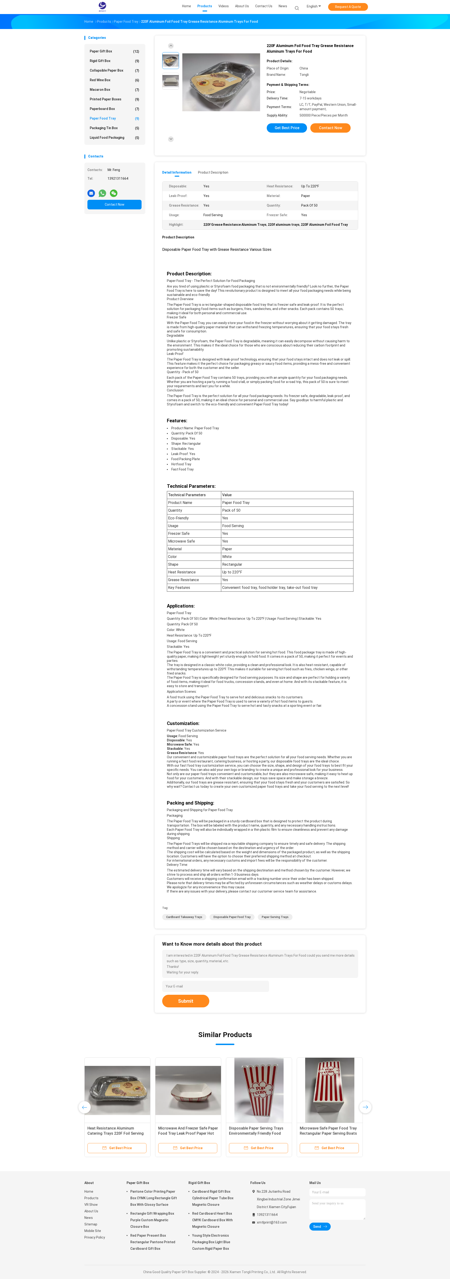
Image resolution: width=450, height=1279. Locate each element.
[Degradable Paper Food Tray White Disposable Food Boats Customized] (188, 1090)
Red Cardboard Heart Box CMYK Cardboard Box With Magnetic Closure (212, 1220)
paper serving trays (275, 917)
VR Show (91, 1204)
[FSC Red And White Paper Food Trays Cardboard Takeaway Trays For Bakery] (330, 1090)
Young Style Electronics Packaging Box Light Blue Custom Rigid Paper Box (211, 1242)
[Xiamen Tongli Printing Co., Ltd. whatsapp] (102, 191)
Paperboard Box (114, 109)
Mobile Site (92, 1231)
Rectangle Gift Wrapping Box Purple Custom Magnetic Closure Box (152, 1220)
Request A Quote (348, 7)
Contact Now (114, 204)
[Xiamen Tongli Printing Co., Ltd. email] (91, 191)
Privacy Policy (94, 1237)
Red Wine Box (114, 80)
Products (91, 1198)
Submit (185, 1001)
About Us (91, 1211)
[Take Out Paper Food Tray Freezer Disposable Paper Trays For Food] (259, 1090)
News (88, 1218)
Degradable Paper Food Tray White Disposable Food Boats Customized (188, 1133)
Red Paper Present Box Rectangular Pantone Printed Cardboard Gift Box (152, 1242)
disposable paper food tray (232, 917)
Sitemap (90, 1224)
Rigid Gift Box (114, 61)
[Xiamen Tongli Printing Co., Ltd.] (102, 7)
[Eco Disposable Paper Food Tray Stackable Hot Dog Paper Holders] (117, 1090)
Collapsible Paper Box (114, 71)
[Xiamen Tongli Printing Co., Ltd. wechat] (113, 191)
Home (88, 1191)
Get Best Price (287, 128)
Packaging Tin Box (114, 128)
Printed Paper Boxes (114, 99)
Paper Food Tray (114, 118)
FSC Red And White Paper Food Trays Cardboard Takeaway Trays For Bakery (329, 1133)
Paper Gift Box (114, 51)
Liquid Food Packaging (114, 138)
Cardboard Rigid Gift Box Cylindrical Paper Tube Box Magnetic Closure (212, 1198)
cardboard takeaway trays (184, 917)
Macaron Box (114, 90)
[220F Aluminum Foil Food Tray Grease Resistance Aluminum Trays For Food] (221, 82)
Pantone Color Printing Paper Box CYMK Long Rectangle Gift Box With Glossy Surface (153, 1198)
